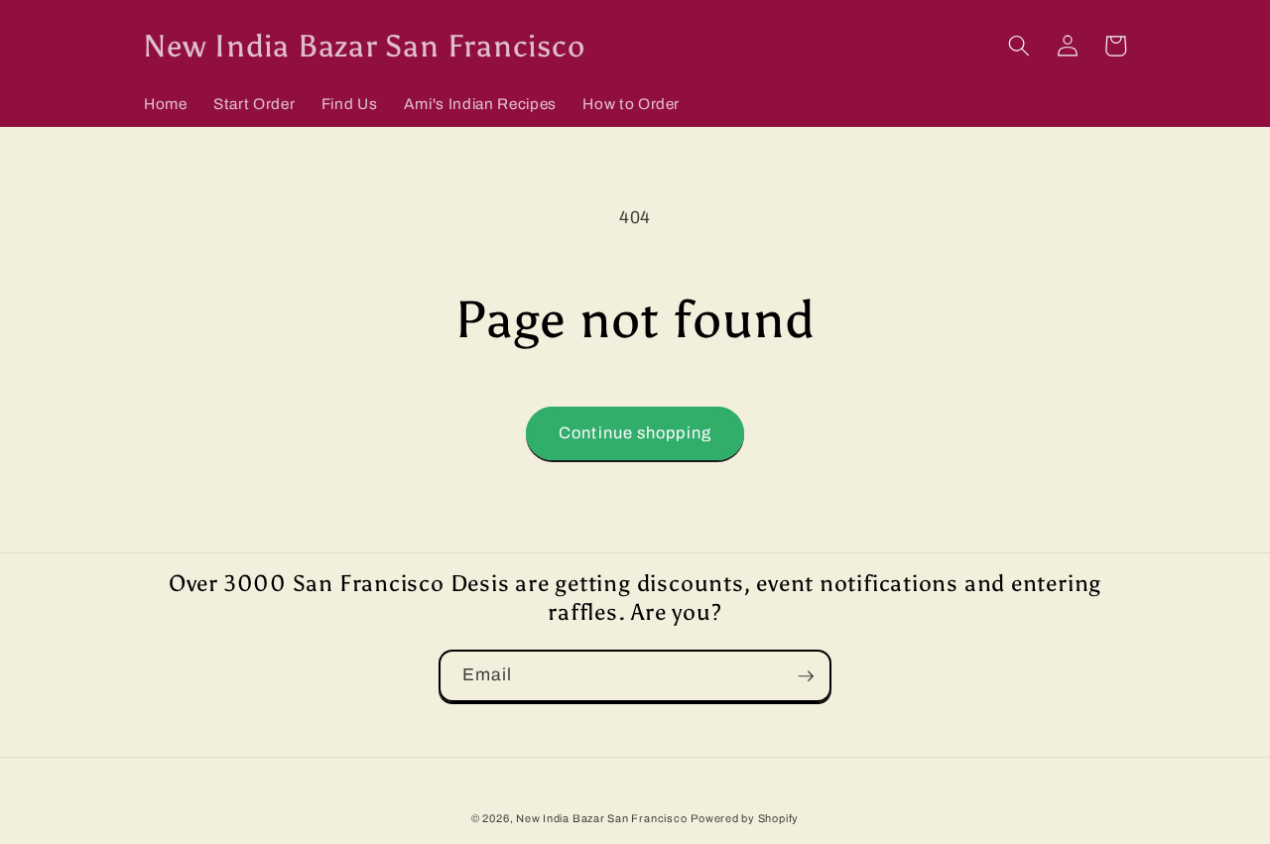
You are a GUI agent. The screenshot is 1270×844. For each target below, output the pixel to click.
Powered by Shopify (745, 818)
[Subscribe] (805, 676)
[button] (1019, 45)
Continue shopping (635, 432)
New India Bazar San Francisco (601, 818)
